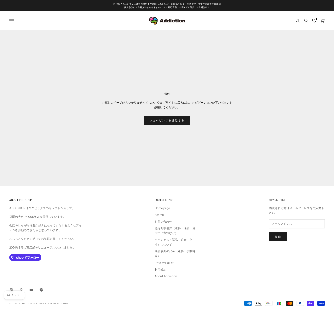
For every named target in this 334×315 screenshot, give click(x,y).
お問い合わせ (163, 221)
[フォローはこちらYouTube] (31, 290)
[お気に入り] (314, 21)
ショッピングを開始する (167, 120)
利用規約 (160, 269)
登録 (278, 236)
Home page (162, 208)
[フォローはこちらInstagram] (11, 290)
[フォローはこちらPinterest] (21, 290)
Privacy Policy (164, 263)
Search (159, 215)
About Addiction (166, 276)
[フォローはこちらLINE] (41, 290)
